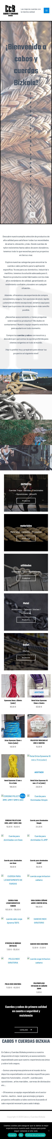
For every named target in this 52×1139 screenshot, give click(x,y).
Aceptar (12, 1135)
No (21, 1135)
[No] (48, 1130)
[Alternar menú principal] (46, 10)
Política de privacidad (35, 1135)
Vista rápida (13, 695)
